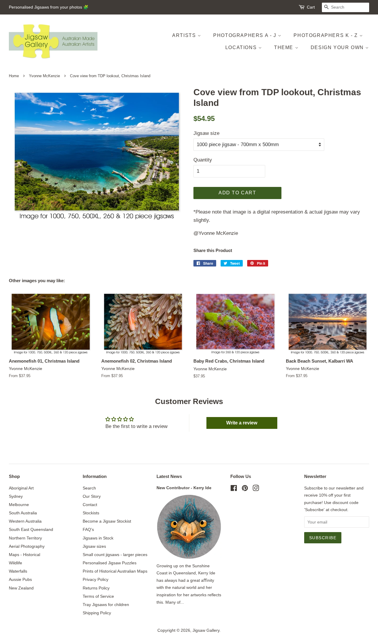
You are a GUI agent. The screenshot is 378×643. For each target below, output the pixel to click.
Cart (311, 7)
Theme (284, 47)
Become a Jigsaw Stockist (107, 521)
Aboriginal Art (21, 488)
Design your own (338, 47)
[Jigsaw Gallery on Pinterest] (245, 489)
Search (89, 488)
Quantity (202, 160)
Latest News (169, 476)
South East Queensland (31, 529)
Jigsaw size (206, 133)
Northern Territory (25, 538)
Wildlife (15, 562)
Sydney (16, 496)
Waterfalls (18, 571)
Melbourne (19, 504)
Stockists (91, 512)
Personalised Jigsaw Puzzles (109, 562)
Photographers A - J (245, 35)
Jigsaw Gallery (206, 630)
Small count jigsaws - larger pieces (115, 554)
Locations (241, 47)
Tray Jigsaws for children (106, 604)
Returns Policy (96, 588)
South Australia (23, 512)
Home (14, 76)
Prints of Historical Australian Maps (115, 571)
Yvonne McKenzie (44, 76)
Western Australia (25, 521)
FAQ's (88, 529)
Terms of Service (98, 596)
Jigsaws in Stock (98, 538)
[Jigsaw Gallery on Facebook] (233, 489)
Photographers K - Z (326, 35)
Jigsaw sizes (94, 546)
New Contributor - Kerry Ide (184, 487)
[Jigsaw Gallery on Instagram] (255, 489)
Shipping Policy (97, 612)
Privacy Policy (95, 579)
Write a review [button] (241, 422)
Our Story (92, 496)
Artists (185, 35)
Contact (90, 504)
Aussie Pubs (20, 579)
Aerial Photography (27, 546)
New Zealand (21, 588)
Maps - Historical (24, 554)
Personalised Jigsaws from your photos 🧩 (48, 7)
